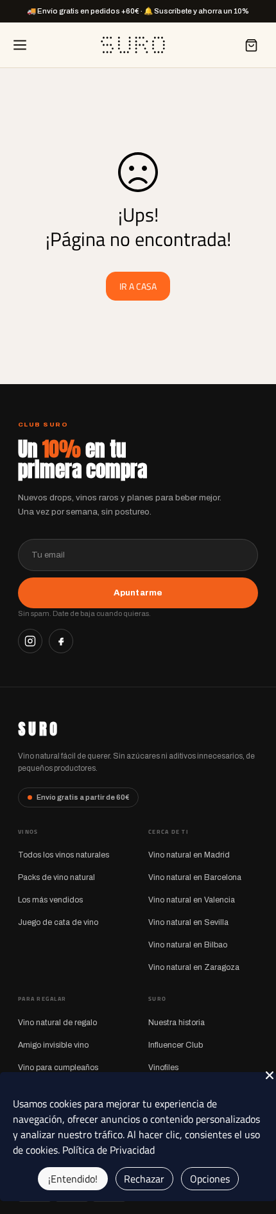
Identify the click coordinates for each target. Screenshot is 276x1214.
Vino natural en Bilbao (187, 944)
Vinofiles (163, 1067)
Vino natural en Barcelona (194, 877)
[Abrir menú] (20, 45)
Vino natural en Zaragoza (193, 967)
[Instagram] (30, 641)
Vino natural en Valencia (191, 899)
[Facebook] (61, 641)
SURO (39, 729)
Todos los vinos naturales (63, 854)
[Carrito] (250, 44)
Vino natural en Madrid (189, 854)
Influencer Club (175, 1045)
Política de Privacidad (108, 1149)
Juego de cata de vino (58, 922)
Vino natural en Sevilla (188, 922)
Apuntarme (138, 592)
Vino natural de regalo (57, 1022)
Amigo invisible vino (53, 1045)
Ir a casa (138, 286)
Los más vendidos (50, 899)
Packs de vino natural (56, 877)
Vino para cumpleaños (58, 1067)
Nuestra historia (176, 1022)
